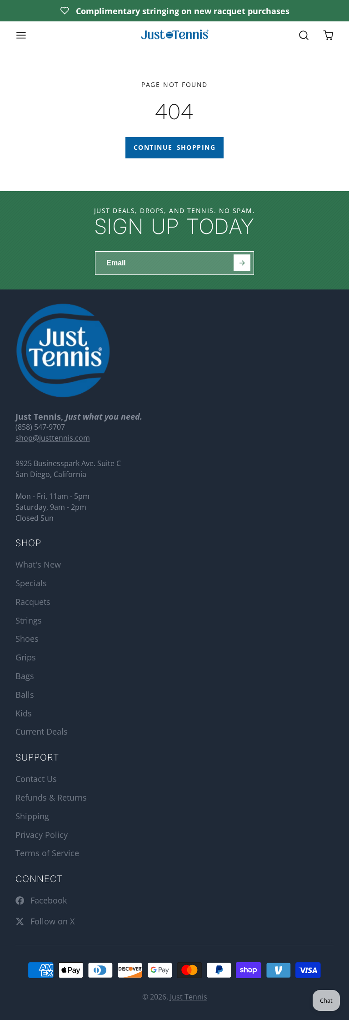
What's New (38, 564)
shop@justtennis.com (52, 438)
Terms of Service (47, 852)
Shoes (27, 638)
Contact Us (36, 778)
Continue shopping (174, 147)
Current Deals (41, 731)
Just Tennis (188, 997)
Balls (24, 694)
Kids (23, 713)
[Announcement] (174, 10)
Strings (28, 620)
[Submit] (242, 262)
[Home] (174, 35)
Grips (25, 657)
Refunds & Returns (51, 797)
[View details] (63, 350)
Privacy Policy (41, 834)
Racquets (32, 601)
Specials (31, 583)
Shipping (32, 816)
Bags (24, 675)
